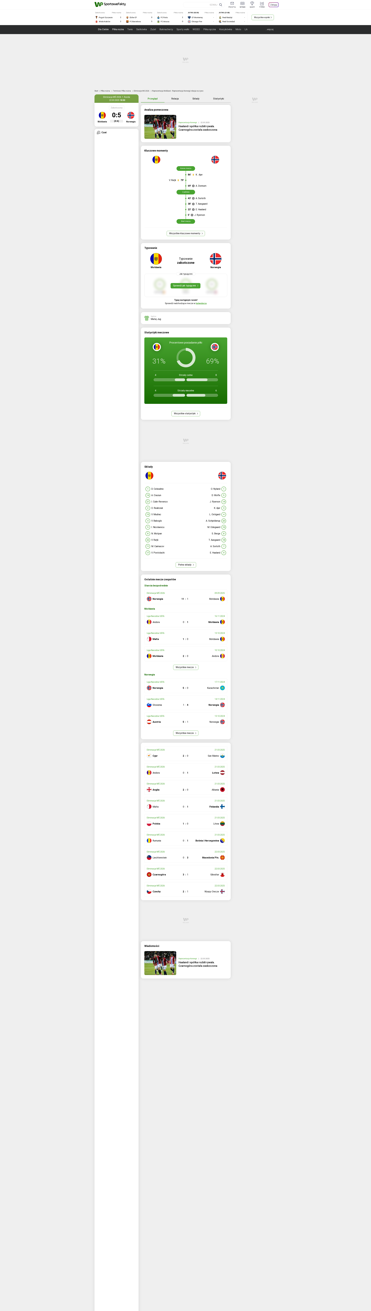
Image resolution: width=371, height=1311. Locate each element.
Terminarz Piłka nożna (122, 91)
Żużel (153, 29)
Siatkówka (141, 29)
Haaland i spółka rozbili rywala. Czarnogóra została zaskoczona (198, 128)
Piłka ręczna (209, 29)
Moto (238, 29)
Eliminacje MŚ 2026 (142, 91)
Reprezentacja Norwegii (188, 123)
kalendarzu (201, 303)
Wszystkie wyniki (262, 17)
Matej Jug (156, 319)
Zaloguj (273, 5)
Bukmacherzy (166, 29)
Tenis (130, 29)
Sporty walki (183, 29)
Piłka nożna (118, 29)
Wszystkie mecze (185, 667)
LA (246, 29)
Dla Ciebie (103, 29)
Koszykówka (225, 29)
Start (96, 91)
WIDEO (196, 29)
